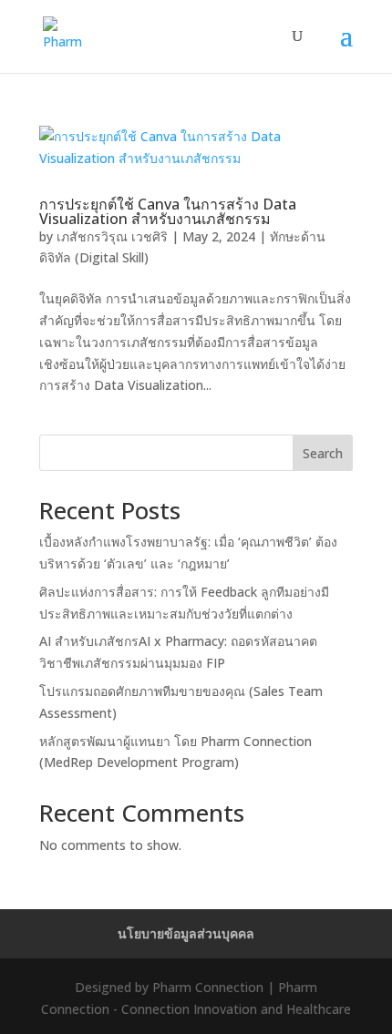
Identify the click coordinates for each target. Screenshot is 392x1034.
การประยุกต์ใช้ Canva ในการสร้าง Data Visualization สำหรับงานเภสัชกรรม (167, 211)
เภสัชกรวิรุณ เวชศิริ (112, 236)
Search (323, 453)
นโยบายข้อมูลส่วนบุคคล (186, 933)
